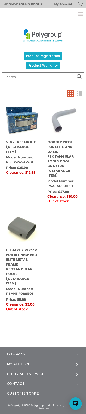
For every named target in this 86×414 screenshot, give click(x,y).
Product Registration (43, 56)
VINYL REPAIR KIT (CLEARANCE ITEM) (21, 147)
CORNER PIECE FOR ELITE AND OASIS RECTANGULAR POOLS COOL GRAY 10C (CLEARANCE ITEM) (60, 159)
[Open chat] (75, 403)
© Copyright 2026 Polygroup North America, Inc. (38, 405)
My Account (63, 4)
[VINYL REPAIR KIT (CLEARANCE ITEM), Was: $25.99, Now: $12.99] (22, 120)
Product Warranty (43, 65)
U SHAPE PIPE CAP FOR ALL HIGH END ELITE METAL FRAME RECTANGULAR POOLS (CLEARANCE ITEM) (21, 267)
